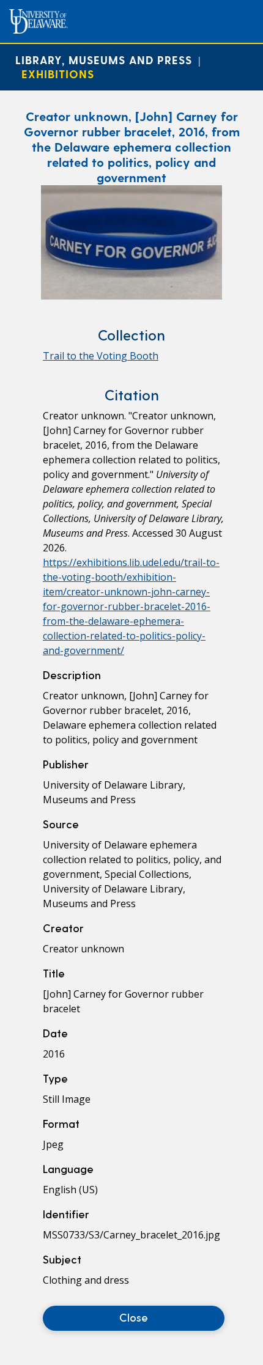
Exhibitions (57, 73)
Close (133, 1317)
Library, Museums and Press (103, 59)
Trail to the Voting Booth (100, 355)
